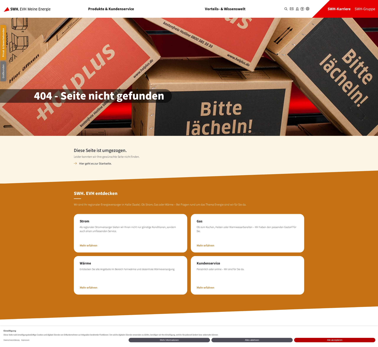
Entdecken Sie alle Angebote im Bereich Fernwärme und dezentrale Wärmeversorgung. (127, 269)
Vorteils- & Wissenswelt (225, 9)
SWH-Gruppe (365, 9)
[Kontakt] (291, 9)
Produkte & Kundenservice (111, 9)
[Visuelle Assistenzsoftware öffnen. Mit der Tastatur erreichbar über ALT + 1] (302, 9)
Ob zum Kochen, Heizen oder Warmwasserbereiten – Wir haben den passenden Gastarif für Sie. (246, 229)
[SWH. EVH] (29, 9)
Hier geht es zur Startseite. (95, 164)
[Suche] (286, 9)
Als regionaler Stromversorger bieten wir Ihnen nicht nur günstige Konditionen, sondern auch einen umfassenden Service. (128, 229)
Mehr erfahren (88, 245)
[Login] (297, 8)
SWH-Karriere (339, 9)
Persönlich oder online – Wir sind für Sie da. (220, 269)
